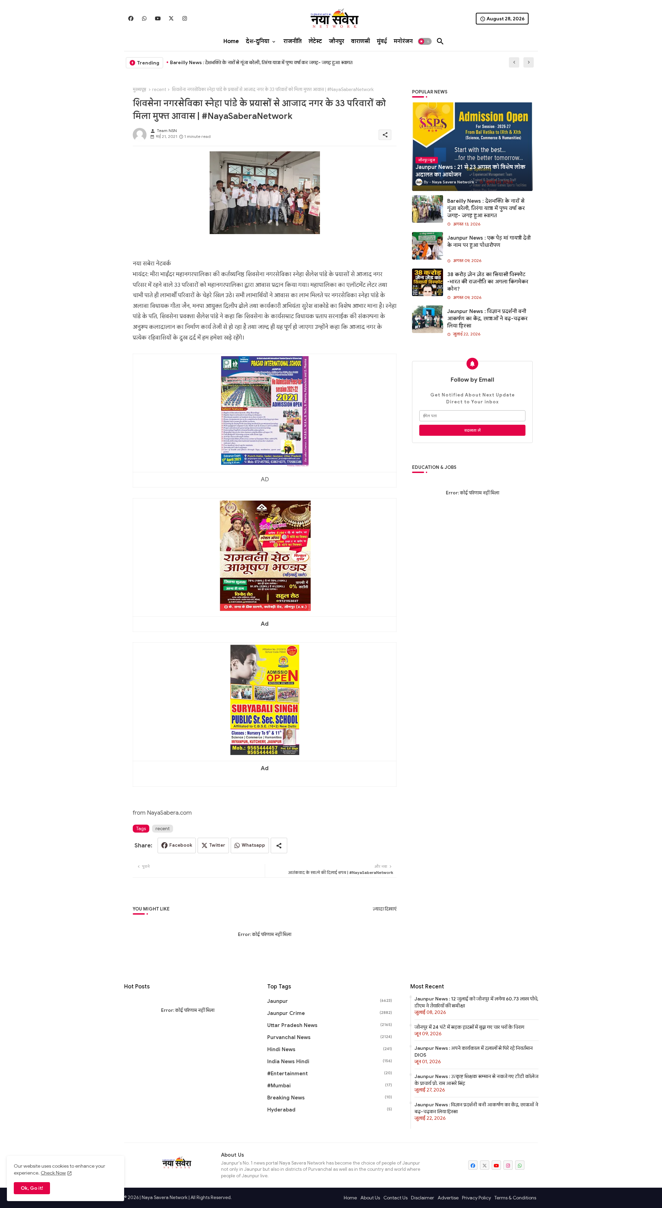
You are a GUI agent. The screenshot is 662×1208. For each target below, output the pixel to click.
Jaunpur (329, 1001)
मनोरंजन (403, 41)
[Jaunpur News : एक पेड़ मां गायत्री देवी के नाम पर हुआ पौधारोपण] (427, 246)
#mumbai (329, 1086)
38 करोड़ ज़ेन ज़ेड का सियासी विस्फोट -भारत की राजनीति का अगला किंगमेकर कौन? (487, 281)
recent (159, 89)
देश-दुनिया (257, 41)
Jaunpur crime (329, 1013)
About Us (370, 1198)
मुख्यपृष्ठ (139, 89)
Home (231, 41)
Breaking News (329, 1098)
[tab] (231, 41)
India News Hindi (329, 1061)
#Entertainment (329, 1073)
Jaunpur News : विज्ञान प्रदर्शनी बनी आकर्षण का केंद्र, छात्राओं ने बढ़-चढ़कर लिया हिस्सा (487, 318)
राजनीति (292, 41)
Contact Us (395, 1198)
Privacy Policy (476, 1198)
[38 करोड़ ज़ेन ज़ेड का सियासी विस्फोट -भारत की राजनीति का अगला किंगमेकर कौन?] (427, 282)
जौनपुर (336, 41)
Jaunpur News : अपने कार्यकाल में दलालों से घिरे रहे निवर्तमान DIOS (473, 1051)
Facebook (180, 845)
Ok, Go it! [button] (32, 1188)
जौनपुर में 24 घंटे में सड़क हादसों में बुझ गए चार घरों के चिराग (469, 1027)
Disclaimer (422, 1198)
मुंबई (382, 41)
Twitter (217, 845)
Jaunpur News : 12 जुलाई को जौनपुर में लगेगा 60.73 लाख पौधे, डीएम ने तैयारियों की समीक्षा (476, 1002)
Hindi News (329, 1049)
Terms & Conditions (515, 1198)
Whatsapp (253, 845)
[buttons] (131, 18)
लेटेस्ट (315, 41)
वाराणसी (360, 41)
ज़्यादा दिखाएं (385, 909)
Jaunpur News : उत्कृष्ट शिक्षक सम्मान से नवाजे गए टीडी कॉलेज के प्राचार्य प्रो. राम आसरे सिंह (476, 1079)
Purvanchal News (329, 1037)
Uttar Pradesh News (329, 1025)
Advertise (448, 1198)
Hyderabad (329, 1110)
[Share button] (279, 845)
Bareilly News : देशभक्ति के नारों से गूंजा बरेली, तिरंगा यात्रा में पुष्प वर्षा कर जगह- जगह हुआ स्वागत (261, 62)
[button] (425, 41)
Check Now (53, 1173)
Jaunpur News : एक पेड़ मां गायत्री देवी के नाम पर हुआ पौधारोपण (489, 241)
